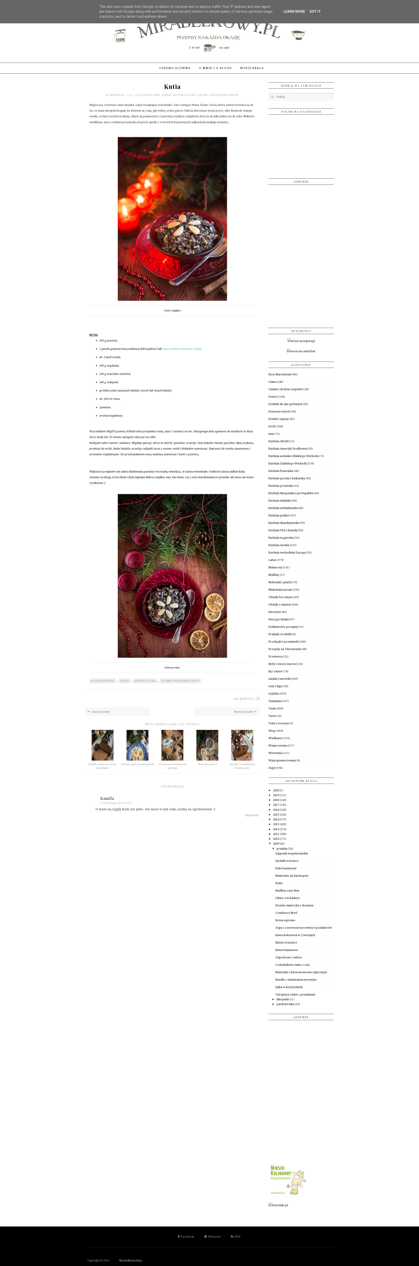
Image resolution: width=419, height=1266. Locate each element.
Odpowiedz (252, 815)
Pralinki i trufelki (280, 634)
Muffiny (273, 574)
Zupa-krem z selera (288, 957)
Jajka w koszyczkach (289, 987)
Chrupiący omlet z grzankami (295, 994)
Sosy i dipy (275, 686)
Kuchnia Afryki (278, 441)
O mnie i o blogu (215, 68)
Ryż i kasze (275, 671)
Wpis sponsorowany (282, 760)
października (285, 1004)
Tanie (272, 708)
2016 (276, 809)
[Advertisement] (301, 254)
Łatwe (272, 560)
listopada (282, 999)
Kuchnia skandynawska (283, 522)
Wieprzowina (277, 745)
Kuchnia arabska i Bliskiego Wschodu (293, 456)
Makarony (275, 567)
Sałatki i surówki (279, 678)
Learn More (294, 11)
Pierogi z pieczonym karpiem (137, 764)
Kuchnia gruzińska (280, 485)
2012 (276, 829)
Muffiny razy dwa (287, 890)
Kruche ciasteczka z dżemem (294, 905)
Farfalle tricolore (287, 860)
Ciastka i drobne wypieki (285, 389)
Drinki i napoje (278, 419)
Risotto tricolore (286, 942)
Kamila (107, 798)
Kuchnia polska (184, 95)
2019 (276, 795)
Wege (272, 730)
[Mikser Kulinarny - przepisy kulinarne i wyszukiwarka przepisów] (288, 1195)
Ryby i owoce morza (282, 664)
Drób (272, 426)
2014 (276, 819)
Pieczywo (274, 612)
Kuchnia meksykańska (283, 508)
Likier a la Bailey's (287, 898)
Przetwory (275, 656)
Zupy (271, 767)
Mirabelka (117, 95)
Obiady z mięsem (279, 604)
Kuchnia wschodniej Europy (218, 95)
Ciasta (272, 381)
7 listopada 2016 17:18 (116, 803)
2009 (276, 843)
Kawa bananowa (286, 950)
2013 (276, 824)
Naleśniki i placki (280, 582)
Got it (315, 11)
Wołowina (275, 753)
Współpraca (252, 68)
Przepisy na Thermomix (284, 649)
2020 (276, 790)
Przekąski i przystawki (283, 641)
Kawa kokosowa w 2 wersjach (295, 935)
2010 (276, 838)
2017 (276, 804)
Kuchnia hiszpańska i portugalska (290, 493)
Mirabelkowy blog (126, 1260)
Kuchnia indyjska (279, 500)
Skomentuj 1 (245, 698)
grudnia (282, 848)
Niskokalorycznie (280, 589)
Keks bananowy (286, 868)
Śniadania (275, 701)
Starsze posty (100, 711)
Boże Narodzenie (148, 95)
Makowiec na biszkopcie (291, 875)
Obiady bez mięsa (280, 597)
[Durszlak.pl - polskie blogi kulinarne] (278, 1205)
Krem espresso (285, 920)
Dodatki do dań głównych (285, 404)
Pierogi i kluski (278, 619)
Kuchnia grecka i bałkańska (286, 478)
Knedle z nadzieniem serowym (295, 979)
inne (271, 433)
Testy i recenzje (278, 723)
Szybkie (273, 693)
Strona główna (175, 68)
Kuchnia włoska (278, 545)
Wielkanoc (275, 738)
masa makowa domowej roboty (181, 348)
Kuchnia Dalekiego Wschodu (287, 463)
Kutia (278, 883)
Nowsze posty (243, 711)
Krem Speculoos (207, 764)
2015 (276, 814)
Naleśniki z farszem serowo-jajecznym (301, 972)
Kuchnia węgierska (281, 537)
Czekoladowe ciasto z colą (292, 964)
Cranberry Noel (286, 912)
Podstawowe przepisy (283, 626)
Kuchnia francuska (280, 471)
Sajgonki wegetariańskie (291, 853)
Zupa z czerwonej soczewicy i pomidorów (303, 927)
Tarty (272, 716)
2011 (276, 834)
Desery (167, 95)
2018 (276, 800)
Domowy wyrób (279, 411)
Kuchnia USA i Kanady (283, 530)
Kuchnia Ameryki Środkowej (287, 448)
